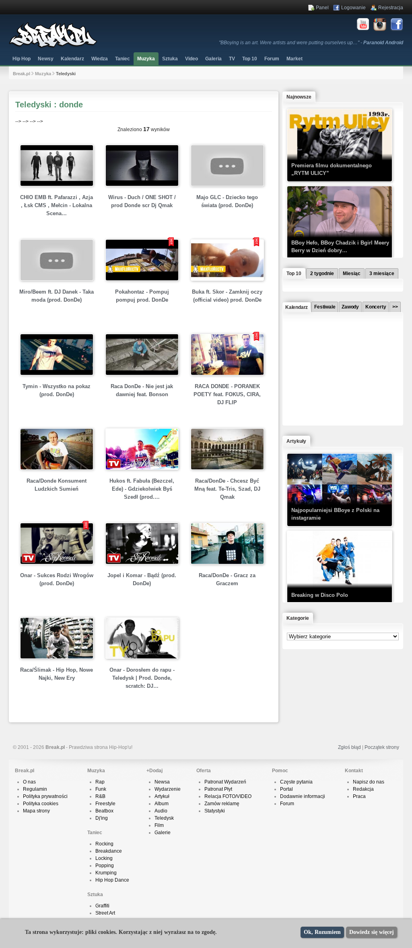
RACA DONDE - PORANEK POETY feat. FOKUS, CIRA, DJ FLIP (227, 394)
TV (232, 59)
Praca (359, 796)
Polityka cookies (40, 803)
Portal (286, 789)
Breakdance (108, 851)
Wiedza (99, 59)
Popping (104, 865)
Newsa (162, 782)
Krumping (106, 873)
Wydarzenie (167, 789)
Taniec (122, 59)
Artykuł (161, 796)
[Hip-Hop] (53, 46)
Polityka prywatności (45, 796)
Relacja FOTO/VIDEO (227, 796)
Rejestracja (390, 7)
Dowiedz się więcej (371, 932)
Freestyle (105, 803)
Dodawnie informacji (302, 796)
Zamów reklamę (221, 803)
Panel (322, 7)
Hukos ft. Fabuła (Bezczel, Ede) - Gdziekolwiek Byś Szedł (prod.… (141, 489)
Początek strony (382, 747)
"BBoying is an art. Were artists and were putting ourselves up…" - (311, 42)
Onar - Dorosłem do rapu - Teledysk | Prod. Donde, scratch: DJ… (142, 678)
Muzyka (146, 59)
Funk (100, 789)
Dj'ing (101, 818)
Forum (287, 803)
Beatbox (104, 811)
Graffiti (102, 906)
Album (161, 803)
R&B (100, 796)
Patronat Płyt (218, 789)
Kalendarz (72, 59)
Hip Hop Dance (112, 880)
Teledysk (164, 818)
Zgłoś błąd (349, 747)
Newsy (46, 59)
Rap (100, 782)
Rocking (104, 844)
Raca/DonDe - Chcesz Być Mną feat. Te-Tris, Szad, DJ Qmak (227, 489)
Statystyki (214, 811)
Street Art (105, 913)
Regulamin (35, 789)
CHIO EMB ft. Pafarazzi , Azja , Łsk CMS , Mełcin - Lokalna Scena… (56, 205)
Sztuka (170, 59)
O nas (29, 782)
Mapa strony (36, 811)
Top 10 (249, 59)
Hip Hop (21, 59)
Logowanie (353, 7)
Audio (160, 811)
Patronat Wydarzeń (225, 782)
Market (294, 59)
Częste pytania (296, 782)
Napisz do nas (368, 782)
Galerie (162, 832)
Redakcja (363, 789)
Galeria (213, 59)
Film (159, 825)
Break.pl (21, 73)
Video (191, 59)
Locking (104, 858)
